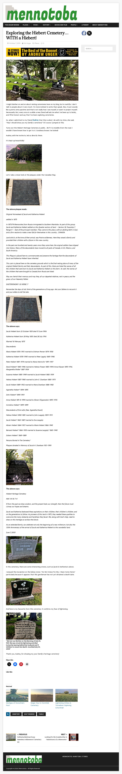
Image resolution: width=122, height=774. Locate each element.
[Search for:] (98, 49)
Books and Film (61, 25)
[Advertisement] (49, 724)
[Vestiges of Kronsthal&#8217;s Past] (17, 695)
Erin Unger (27, 43)
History (46, 25)
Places (25, 25)
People (73, 25)
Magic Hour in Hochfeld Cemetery (40, 704)
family (41, 714)
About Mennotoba (99, 25)
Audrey (36, 120)
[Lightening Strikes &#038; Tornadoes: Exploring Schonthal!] (66, 695)
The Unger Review (12, 25)
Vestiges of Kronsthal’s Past (15, 704)
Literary (85, 25)
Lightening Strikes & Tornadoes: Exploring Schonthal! (63, 705)
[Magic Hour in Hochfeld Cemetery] (42, 695)
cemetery (16, 714)
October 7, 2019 (14, 43)
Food (35, 25)
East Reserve (29, 714)
